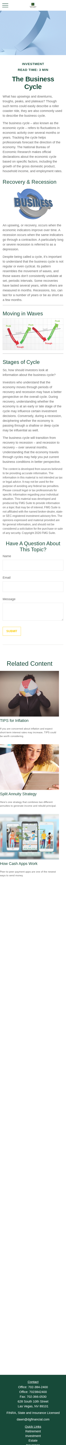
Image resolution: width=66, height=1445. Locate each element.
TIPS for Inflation (14, 720)
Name (7, 556)
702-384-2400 (38, 1387)
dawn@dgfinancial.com (33, 1419)
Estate (33, 1440)
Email (7, 577)
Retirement (33, 1431)
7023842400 (38, 1392)
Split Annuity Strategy (18, 794)
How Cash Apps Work (18, 863)
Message (9, 599)
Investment (33, 1436)
